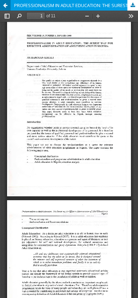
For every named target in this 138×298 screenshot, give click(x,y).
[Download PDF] (132, 5)
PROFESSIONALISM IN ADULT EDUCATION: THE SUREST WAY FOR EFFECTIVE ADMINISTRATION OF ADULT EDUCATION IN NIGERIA (76, 5)
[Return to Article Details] (5, 5)
